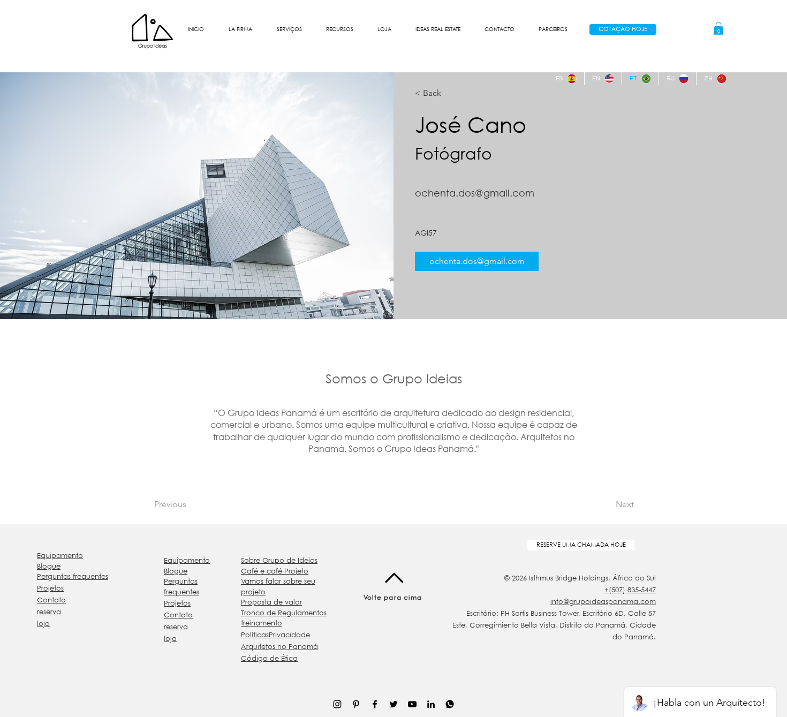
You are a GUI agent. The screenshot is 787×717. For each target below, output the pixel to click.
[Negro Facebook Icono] (374, 704)
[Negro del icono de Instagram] (337, 704)
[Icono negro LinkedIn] (431, 704)
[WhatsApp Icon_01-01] (449, 704)
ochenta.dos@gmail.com (474, 193)
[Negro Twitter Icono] (393, 704)
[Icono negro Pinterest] (356, 704)
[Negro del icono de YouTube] (412, 704)
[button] (240, 29)
